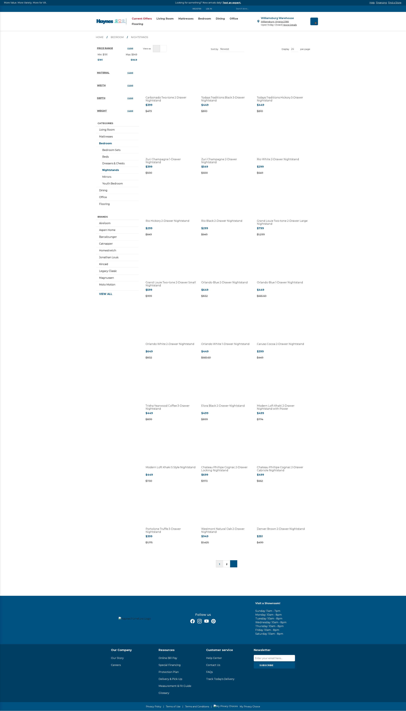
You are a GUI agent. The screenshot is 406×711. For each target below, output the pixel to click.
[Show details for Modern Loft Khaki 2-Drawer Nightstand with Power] (282, 386)
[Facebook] (192, 621)
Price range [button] (105, 48)
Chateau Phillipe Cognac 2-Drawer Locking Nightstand (224, 469)
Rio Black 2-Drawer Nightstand (221, 220)
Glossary (164, 692)
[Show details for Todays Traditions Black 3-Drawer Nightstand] (226, 78)
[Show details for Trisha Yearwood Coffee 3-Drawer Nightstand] (171, 386)
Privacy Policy (153, 706)
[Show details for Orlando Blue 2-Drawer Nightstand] (226, 263)
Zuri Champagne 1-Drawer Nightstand (163, 161)
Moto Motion (107, 284)
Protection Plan (169, 672)
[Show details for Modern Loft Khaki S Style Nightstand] (171, 448)
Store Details (290, 24)
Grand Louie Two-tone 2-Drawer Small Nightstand (171, 284)
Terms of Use (173, 706)
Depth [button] (101, 98)
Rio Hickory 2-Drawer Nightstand (167, 220)
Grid (156, 48)
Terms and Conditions (197, 706)
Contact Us (213, 665)
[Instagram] (199, 621)
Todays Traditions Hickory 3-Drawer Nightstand (280, 99)
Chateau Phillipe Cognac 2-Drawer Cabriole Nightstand (280, 469)
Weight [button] (102, 110)
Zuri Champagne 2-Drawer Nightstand (219, 161)
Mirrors (106, 176)
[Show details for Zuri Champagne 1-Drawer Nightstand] (171, 140)
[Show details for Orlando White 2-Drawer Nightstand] (171, 324)
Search (295, 8)
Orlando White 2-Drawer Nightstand (170, 344)
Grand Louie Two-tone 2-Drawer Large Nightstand (282, 222)
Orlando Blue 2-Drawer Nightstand (224, 282)
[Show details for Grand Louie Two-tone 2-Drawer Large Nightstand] (282, 201)
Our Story (117, 658)
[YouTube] (206, 621)
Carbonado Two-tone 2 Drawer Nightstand (166, 99)
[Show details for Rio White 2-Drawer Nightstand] (282, 140)
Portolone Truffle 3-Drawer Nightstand (163, 530)
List (163, 48)
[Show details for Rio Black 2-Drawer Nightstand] (226, 201)
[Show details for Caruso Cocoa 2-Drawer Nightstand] (282, 324)
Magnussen (106, 277)
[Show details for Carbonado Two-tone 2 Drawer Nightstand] (171, 78)
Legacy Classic (108, 270)
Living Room (107, 129)
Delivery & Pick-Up (170, 679)
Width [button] (101, 85)
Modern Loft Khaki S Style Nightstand (171, 467)
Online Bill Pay (168, 658)
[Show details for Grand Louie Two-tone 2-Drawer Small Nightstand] (171, 263)
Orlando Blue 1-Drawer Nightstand (280, 282)
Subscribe (266, 665)
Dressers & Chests (113, 163)
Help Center (214, 658)
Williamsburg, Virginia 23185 (275, 21)
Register (197, 9)
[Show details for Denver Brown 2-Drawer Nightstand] (282, 509)
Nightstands (110, 170)
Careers (116, 665)
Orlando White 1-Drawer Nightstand (225, 344)
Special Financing (170, 665)
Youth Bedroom (112, 183)
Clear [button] (130, 48)
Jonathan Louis (108, 257)
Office (103, 197)
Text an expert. (232, 2)
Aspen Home (107, 230)
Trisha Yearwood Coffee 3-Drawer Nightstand (168, 407)
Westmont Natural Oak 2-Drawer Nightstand (223, 530)
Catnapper (106, 243)
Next (233, 563)
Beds (105, 156)
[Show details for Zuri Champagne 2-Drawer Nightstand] (226, 140)
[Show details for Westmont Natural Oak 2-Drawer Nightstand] (226, 509)
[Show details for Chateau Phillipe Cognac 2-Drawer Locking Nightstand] (226, 448)
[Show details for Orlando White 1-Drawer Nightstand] (226, 324)
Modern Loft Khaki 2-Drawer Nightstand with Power (276, 407)
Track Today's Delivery (220, 679)
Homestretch (107, 250)
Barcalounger (108, 236)
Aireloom (105, 223)
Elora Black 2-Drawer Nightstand (223, 405)
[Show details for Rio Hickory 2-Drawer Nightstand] (171, 201)
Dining (103, 190)
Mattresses (106, 136)
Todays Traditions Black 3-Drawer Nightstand (223, 99)
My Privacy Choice (249, 706)
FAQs (209, 672)
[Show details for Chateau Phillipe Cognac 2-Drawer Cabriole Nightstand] (282, 448)
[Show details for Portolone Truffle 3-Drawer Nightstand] (171, 509)
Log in (209, 9)
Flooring (104, 204)
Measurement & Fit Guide (175, 686)
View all (105, 294)
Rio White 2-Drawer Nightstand (278, 159)
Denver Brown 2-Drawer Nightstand (281, 528)
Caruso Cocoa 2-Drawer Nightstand (280, 344)
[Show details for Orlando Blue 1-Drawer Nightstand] (282, 263)
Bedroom (105, 143)
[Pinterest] (213, 621)
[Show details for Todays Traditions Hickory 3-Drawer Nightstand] (282, 78)
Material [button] (103, 72)
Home (99, 37)
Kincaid (103, 264)
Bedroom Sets (111, 150)
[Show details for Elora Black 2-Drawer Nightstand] (226, 386)
